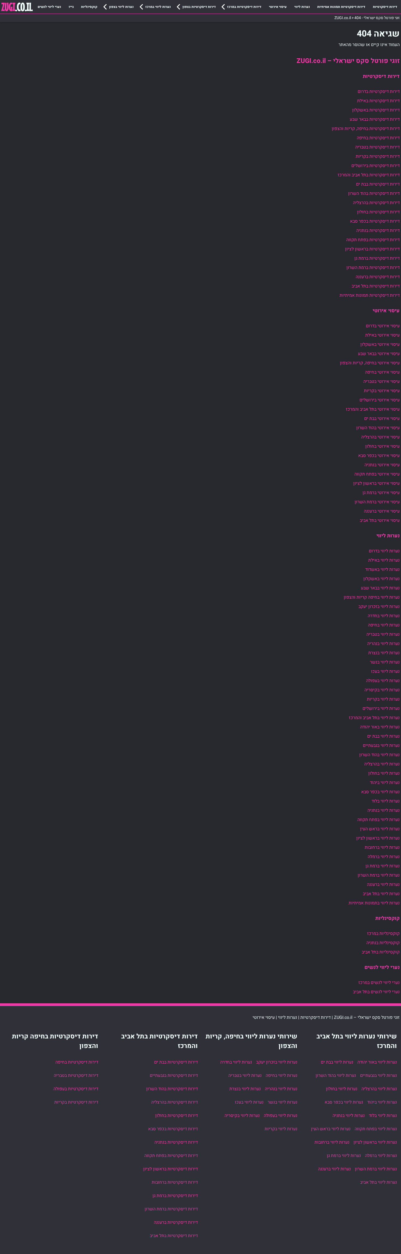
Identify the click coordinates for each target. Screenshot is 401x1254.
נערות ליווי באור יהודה (380, 727)
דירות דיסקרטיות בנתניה (378, 230)
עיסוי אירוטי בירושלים (380, 400)
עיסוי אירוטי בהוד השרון (378, 428)
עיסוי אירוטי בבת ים (382, 418)
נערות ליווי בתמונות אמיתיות (374, 903)
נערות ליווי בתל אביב (381, 893)
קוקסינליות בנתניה (383, 943)
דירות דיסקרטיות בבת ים (378, 184)
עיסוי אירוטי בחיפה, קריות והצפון (370, 363)
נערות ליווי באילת (384, 560)
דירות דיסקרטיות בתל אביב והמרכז (369, 175)
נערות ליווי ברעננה (383, 884)
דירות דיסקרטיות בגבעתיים (174, 1075)
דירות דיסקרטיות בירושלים (375, 165)
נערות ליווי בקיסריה (382, 690)
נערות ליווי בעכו (385, 671)
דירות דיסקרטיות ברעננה (378, 277)
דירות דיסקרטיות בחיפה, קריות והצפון (366, 128)
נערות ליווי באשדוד (382, 569)
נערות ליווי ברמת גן (383, 866)
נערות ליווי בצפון (121, 6)
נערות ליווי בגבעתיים (381, 745)
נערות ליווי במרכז (158, 6)
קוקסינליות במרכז (383, 933)
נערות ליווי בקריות (383, 699)
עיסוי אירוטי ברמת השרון (377, 502)
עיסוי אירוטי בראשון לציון (376, 483)
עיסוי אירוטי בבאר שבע (379, 353)
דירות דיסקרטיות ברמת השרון (373, 267)
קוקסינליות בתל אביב (381, 952)
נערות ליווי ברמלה (384, 856)
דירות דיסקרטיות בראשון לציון (372, 249)
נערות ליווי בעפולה (383, 680)
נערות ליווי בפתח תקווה (378, 819)
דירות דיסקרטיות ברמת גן (377, 258)
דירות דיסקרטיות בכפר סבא (375, 221)
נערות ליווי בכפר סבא (380, 792)
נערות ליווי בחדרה (384, 616)
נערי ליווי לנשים (49, 6)
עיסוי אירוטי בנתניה (382, 465)
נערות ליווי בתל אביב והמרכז (374, 717)
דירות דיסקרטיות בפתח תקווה (373, 240)
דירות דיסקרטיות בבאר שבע (375, 119)
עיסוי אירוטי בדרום (383, 326)
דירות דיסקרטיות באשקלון (376, 110)
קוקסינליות (89, 6)
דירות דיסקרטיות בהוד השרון (374, 193)
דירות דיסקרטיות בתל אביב (376, 286)
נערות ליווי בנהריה (383, 643)
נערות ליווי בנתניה (383, 810)
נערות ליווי (302, 6)
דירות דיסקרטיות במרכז (244, 6)
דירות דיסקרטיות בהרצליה (376, 202)
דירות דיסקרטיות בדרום (379, 91)
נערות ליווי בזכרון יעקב (379, 606)
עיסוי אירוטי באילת (382, 335)
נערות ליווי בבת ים (383, 736)
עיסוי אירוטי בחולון (382, 446)
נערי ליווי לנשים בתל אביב (376, 992)
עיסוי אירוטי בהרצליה (380, 437)
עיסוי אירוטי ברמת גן (381, 492)
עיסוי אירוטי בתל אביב (380, 520)
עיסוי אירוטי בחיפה (382, 372)
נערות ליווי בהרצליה (382, 764)
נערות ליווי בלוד (386, 801)
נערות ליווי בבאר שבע (380, 588)
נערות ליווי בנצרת (384, 653)
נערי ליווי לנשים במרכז (379, 982)
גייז (71, 6)
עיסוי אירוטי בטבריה (381, 381)
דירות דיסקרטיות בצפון (199, 6)
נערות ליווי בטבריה (383, 634)
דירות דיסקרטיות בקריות (378, 156)
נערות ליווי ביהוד (385, 782)
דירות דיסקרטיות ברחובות (175, 1182)
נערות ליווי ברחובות (382, 847)
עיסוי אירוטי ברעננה (382, 511)
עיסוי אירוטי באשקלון (380, 344)
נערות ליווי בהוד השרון (379, 755)
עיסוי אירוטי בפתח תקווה (377, 474)
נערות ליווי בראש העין (380, 829)
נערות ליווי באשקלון (381, 578)
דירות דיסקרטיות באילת (378, 101)
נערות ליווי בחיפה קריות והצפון (372, 597)
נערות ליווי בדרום (384, 551)
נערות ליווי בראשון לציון (378, 838)
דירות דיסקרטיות (385, 6)
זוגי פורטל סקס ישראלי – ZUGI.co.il (348, 61)
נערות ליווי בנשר (385, 662)
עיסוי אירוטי (278, 6)
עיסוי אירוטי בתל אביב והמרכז (373, 409)
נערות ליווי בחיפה (384, 625)
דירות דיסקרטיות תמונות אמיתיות (341, 6)
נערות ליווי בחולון (384, 773)
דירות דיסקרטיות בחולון (378, 212)
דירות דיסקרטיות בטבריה (377, 147)
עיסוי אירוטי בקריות (382, 390)
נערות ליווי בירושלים (381, 708)
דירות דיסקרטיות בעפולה (75, 1089)
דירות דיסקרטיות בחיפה (378, 138)
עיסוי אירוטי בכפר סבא (379, 455)
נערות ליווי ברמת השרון (379, 875)
